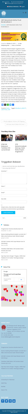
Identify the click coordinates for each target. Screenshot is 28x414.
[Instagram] (10, 401)
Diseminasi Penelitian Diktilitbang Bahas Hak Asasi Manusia (7, 148)
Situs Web (3, 199)
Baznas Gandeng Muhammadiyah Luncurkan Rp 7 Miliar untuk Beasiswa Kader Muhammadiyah (13, 235)
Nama (3, 186)
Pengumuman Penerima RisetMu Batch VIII (12, 229)
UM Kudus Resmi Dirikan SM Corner (15, 124)
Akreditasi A (18, 108)
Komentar (4, 171)
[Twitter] (6, 401)
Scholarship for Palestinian (7, 379)
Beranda (3, 25)
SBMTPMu (4, 383)
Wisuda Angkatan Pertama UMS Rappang (14, 121)
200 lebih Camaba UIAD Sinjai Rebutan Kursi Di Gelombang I (13, 242)
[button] (21, 295)
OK (21, 279)
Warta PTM (4, 390)
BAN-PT (24, 108)
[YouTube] (13, 401)
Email (3, 192)
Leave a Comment (16, 45)
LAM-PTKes (4, 109)
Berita (7, 108)
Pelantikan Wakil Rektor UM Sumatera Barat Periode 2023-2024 (12, 249)
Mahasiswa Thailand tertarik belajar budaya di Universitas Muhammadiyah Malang (21, 142)
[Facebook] (2, 401)
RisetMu (3, 386)
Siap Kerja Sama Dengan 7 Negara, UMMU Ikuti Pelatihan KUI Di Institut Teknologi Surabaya (13, 257)
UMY (9, 109)
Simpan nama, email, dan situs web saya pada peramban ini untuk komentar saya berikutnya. (12, 208)
